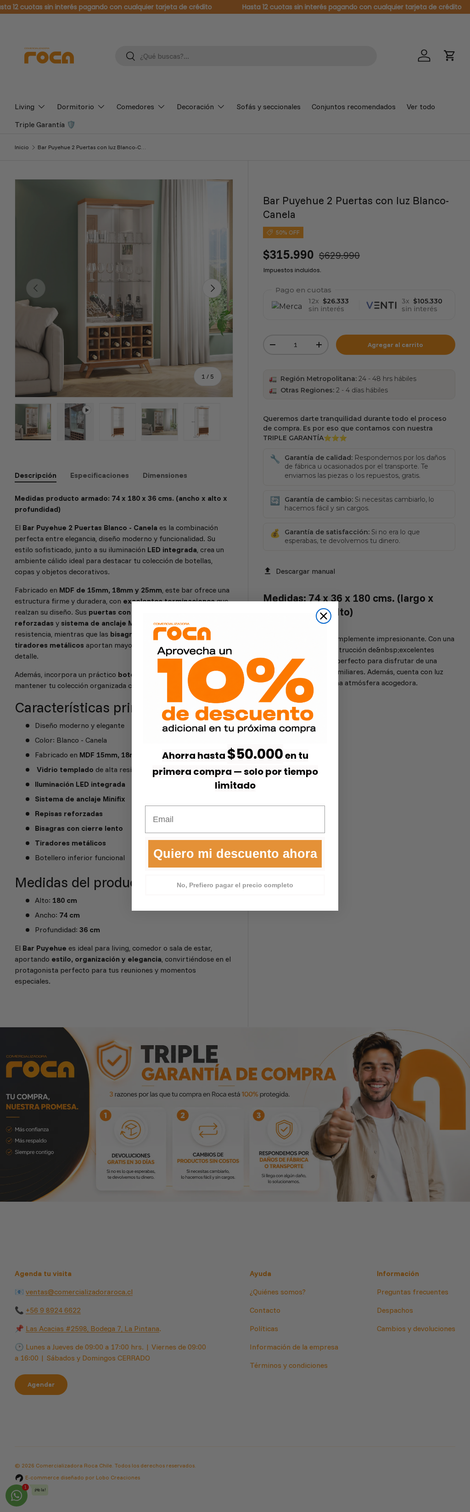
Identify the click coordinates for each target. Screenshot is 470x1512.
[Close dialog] (323, 616)
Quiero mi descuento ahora (235, 854)
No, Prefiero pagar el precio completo (235, 885)
